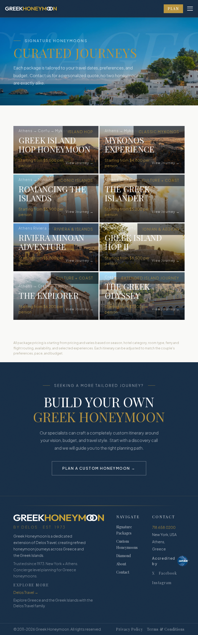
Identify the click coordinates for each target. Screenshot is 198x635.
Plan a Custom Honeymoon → (99, 468)
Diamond (123, 555)
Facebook (168, 573)
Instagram (161, 582)
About (121, 563)
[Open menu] (190, 9)
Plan (173, 8)
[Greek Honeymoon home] (31, 9)
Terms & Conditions (166, 629)
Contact (122, 572)
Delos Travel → (25, 592)
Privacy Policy (129, 629)
